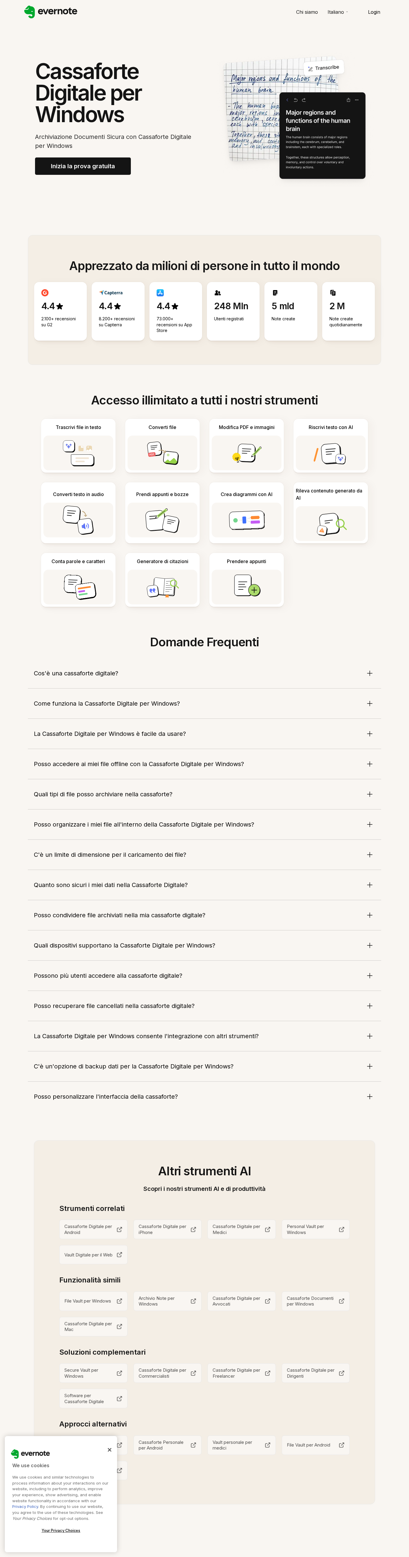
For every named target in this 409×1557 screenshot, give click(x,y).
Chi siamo (307, 12)
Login (374, 12)
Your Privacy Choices (61, 1530)
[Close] (109, 1449)
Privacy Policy (25, 1506)
